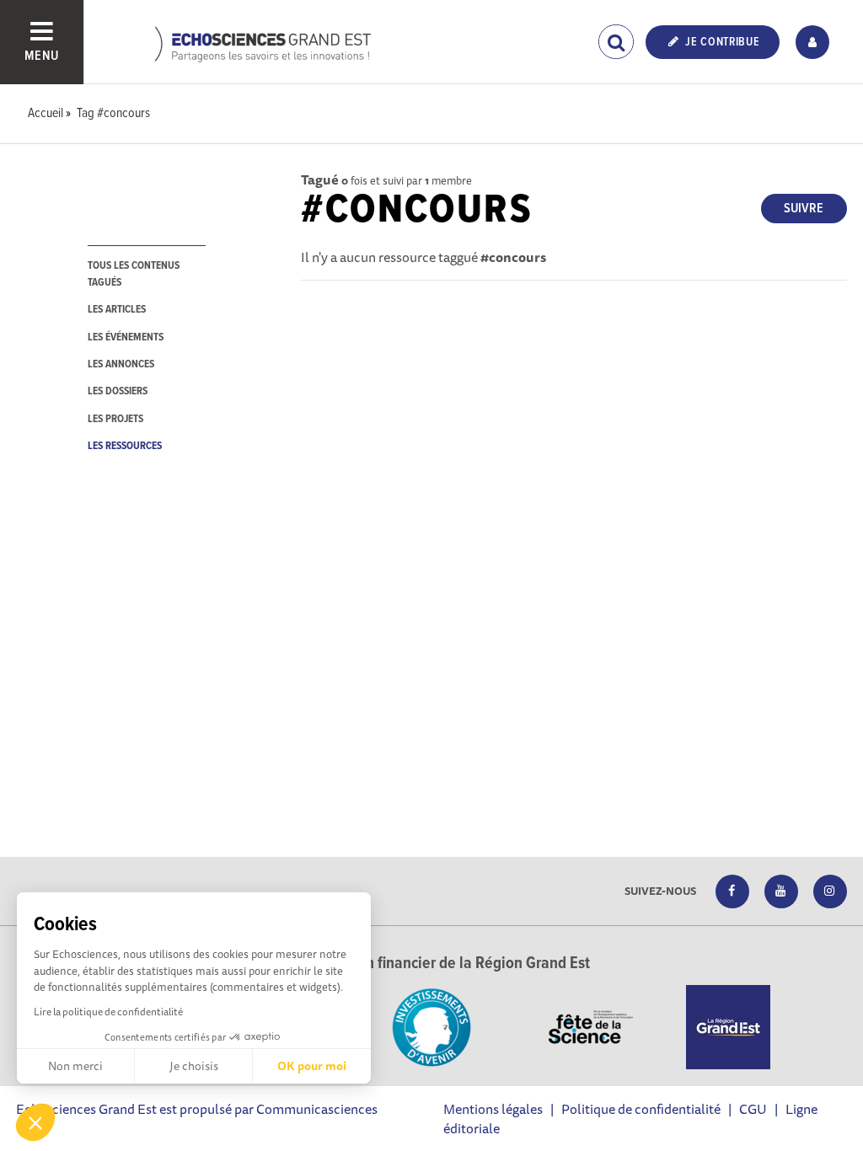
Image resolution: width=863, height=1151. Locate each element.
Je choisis (193, 1066)
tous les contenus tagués (134, 274)
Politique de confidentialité (641, 1109)
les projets (115, 419)
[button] (35, 1122)
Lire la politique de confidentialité (108, 1012)
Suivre (803, 208)
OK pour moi (311, 1066)
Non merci (75, 1066)
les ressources (125, 446)
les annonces (121, 364)
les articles (117, 309)
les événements (125, 337)
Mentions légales (493, 1109)
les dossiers (117, 391)
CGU (753, 1109)
